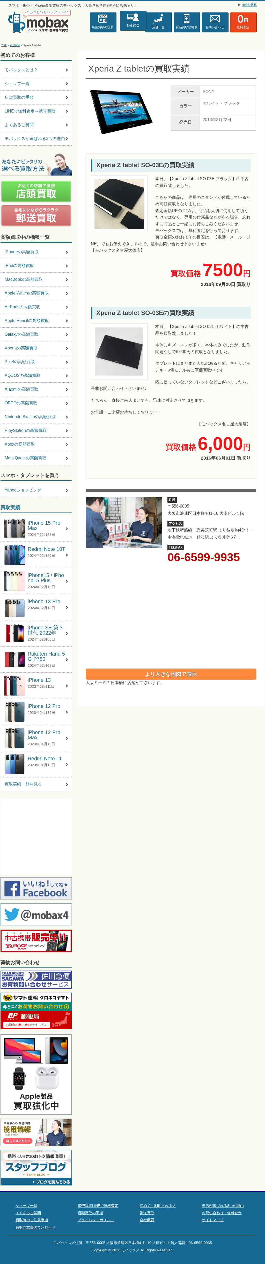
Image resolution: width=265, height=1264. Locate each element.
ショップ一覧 (17, 83)
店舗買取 (103, 27)
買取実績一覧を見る (23, 784)
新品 (186, 27)
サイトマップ (213, 1220)
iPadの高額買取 (19, 265)
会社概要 (249, 5)
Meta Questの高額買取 (25, 458)
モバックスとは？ (21, 70)
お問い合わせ (214, 27)
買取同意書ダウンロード (35, 1227)
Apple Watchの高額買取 (27, 293)
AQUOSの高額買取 (22, 375)
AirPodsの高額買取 (22, 307)
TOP (4, 45)
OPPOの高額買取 (21, 403)
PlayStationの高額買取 (26, 430)
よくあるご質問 (19, 125)
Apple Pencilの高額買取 (27, 320)
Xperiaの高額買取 (21, 348)
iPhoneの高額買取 (22, 252)
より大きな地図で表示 (171, 674)
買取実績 (15, 45)
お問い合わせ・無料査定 (222, 1213)
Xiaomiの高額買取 (21, 389)
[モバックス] (39, 21)
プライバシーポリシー (96, 1220)
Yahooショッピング (23, 490)
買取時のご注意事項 (32, 1220)
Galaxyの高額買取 (21, 334)
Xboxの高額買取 (20, 444)
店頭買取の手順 (19, 97)
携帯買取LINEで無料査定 (98, 1206)
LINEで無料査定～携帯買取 (30, 111)
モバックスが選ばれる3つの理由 (35, 138)
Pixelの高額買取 (20, 362)
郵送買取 (133, 24)
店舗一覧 (158, 27)
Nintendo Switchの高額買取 (30, 417)
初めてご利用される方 (158, 1206)
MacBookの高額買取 (24, 279)
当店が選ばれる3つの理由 (223, 1206)
